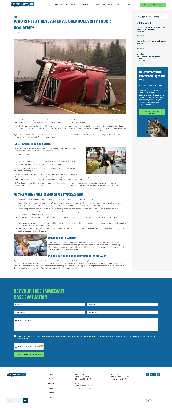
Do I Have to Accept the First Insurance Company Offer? (149, 56)
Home (51, 374)
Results (96, 5)
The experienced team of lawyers (102, 261)
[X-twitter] (151, 374)
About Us (69, 5)
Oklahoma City (74, 135)
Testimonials (84, 5)
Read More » (140, 35)
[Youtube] (158, 374)
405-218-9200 (117, 266)
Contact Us (128, 5)
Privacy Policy (131, 336)
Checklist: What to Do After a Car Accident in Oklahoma (151, 28)
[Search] (25, 400)
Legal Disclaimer (151, 400)
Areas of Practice (53, 5)
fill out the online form (22, 268)
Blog (118, 5)
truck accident (70, 126)
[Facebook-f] (147, 374)
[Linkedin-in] (154, 374)
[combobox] (152, 16)
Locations (106, 5)
